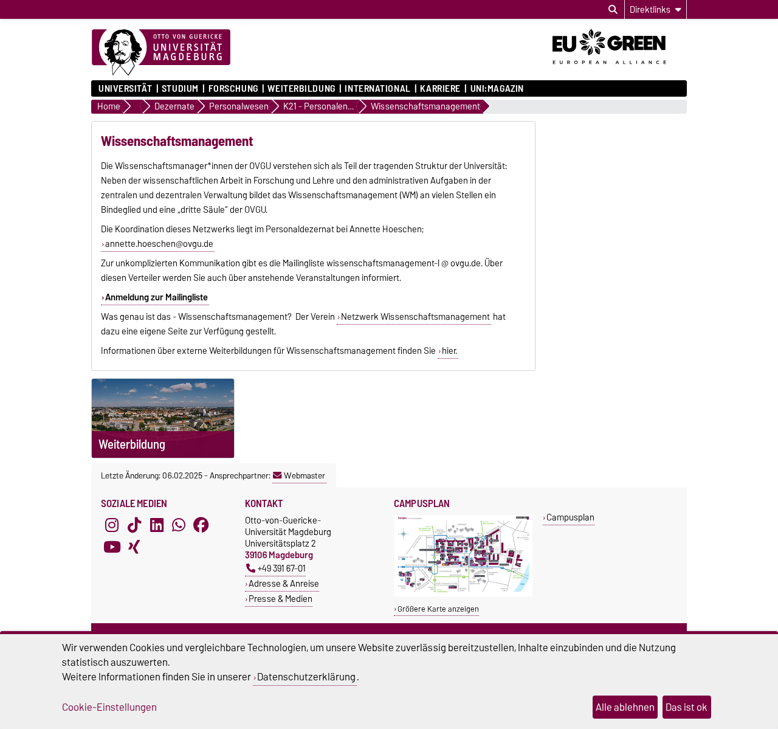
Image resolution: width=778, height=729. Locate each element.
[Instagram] (112, 525)
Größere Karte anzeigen (438, 609)
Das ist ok (686, 707)
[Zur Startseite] (161, 53)
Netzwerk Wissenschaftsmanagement (415, 316)
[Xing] (134, 547)
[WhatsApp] (179, 525)
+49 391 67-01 (282, 568)
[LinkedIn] (157, 525)
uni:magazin (497, 88)
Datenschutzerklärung (306, 676)
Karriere (440, 88)
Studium (180, 88)
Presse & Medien (280, 598)
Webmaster (304, 475)
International (377, 88)
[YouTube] (112, 547)
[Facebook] (201, 525)
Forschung (233, 88)
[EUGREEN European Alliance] (620, 68)
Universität (125, 88)
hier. (449, 351)
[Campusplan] (463, 593)
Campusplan (570, 517)
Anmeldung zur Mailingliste (156, 297)
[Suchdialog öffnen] (613, 9)
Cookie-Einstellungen (109, 707)
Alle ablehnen (625, 707)
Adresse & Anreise (284, 583)
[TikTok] (134, 525)
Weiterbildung (301, 88)
